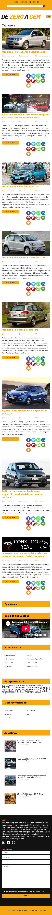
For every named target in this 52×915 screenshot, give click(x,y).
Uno (35, 693)
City (12, 687)
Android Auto (18, 685)
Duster (34, 687)
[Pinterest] (28, 80)
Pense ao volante (32, 663)
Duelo (14, 910)
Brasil (6, 686)
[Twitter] (33, 76)
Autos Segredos (9, 659)
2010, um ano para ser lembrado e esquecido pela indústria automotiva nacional (22, 494)
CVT (26, 687)
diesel (29, 687)
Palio (39, 691)
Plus (43, 691)
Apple (25, 685)
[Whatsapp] (38, 76)
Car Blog (29, 655)
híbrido (19, 690)
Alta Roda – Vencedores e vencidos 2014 (24, 51)
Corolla (20, 687)
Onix (36, 691)
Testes (31, 910)
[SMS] (38, 80)
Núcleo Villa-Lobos (10, 718)
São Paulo (24, 693)
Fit (31, 689)
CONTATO (23, 2)
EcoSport (39, 687)
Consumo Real (22, 910)
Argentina (30, 685)
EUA (25, 689)
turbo (31, 692)
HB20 (10, 691)
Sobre (16, 2)
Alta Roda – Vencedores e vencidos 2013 (24, 257)
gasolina (45, 689)
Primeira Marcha (32, 666)
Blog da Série (9, 663)
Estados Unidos (7, 689)
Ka (26, 691)
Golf (6, 691)
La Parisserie (8, 710)
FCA (28, 689)
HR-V (13, 691)
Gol (3, 691)
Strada (18, 692)
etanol (17, 689)
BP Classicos (8, 666)
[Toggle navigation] (48, 16)
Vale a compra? (40, 910)
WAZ (28, 714)
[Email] (43, 80)
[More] (28, 85)
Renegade (5, 693)
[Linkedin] (43, 76)
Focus (37, 689)
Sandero (12, 693)
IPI (24, 691)
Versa (39, 693)
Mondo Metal (9, 714)
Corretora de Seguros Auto (35, 659)
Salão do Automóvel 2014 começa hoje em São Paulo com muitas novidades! (25, 116)
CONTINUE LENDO (10, 75)
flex (34, 689)
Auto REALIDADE (10, 655)
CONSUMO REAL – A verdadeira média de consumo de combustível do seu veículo (24, 555)
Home (8, 910)
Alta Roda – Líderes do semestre (20, 186)
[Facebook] (28, 76)
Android (11, 685)
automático (38, 685)
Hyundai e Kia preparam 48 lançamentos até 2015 (24, 412)
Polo (46, 691)
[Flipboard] (33, 80)
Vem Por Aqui (31, 710)
